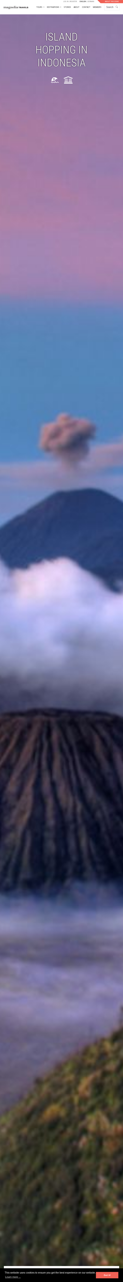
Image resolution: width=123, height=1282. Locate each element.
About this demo (112, 1)
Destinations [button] (53, 7)
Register (73, 1)
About (76, 7)
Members (97, 7)
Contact (86, 7)
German (90, 1)
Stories (67, 7)
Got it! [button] (107, 1275)
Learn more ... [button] (13, 1277)
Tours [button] (39, 7)
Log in (65, 1)
